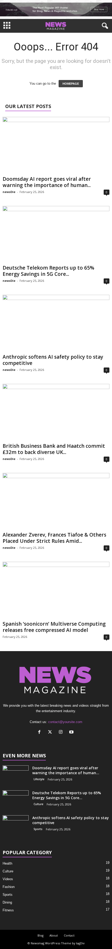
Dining (7, 902)
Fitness (8, 910)
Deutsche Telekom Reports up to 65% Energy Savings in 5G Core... (48, 270)
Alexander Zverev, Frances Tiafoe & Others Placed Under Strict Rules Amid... (54, 537)
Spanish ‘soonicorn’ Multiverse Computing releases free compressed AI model (54, 626)
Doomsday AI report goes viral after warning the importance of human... (47, 182)
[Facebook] (40, 732)
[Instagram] (62, 732)
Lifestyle (39, 779)
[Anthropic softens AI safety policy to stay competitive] (56, 323)
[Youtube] (72, 732)
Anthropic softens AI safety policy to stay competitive (53, 359)
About (53, 935)
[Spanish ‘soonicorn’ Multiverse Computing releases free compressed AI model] (56, 590)
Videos (8, 879)
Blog (40, 935)
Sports (38, 829)
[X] (51, 732)
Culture (38, 804)
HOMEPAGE (71, 83)
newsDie (9, 192)
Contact (69, 935)
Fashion (9, 887)
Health (7, 863)
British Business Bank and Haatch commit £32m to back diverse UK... (54, 449)
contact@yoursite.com (65, 722)
